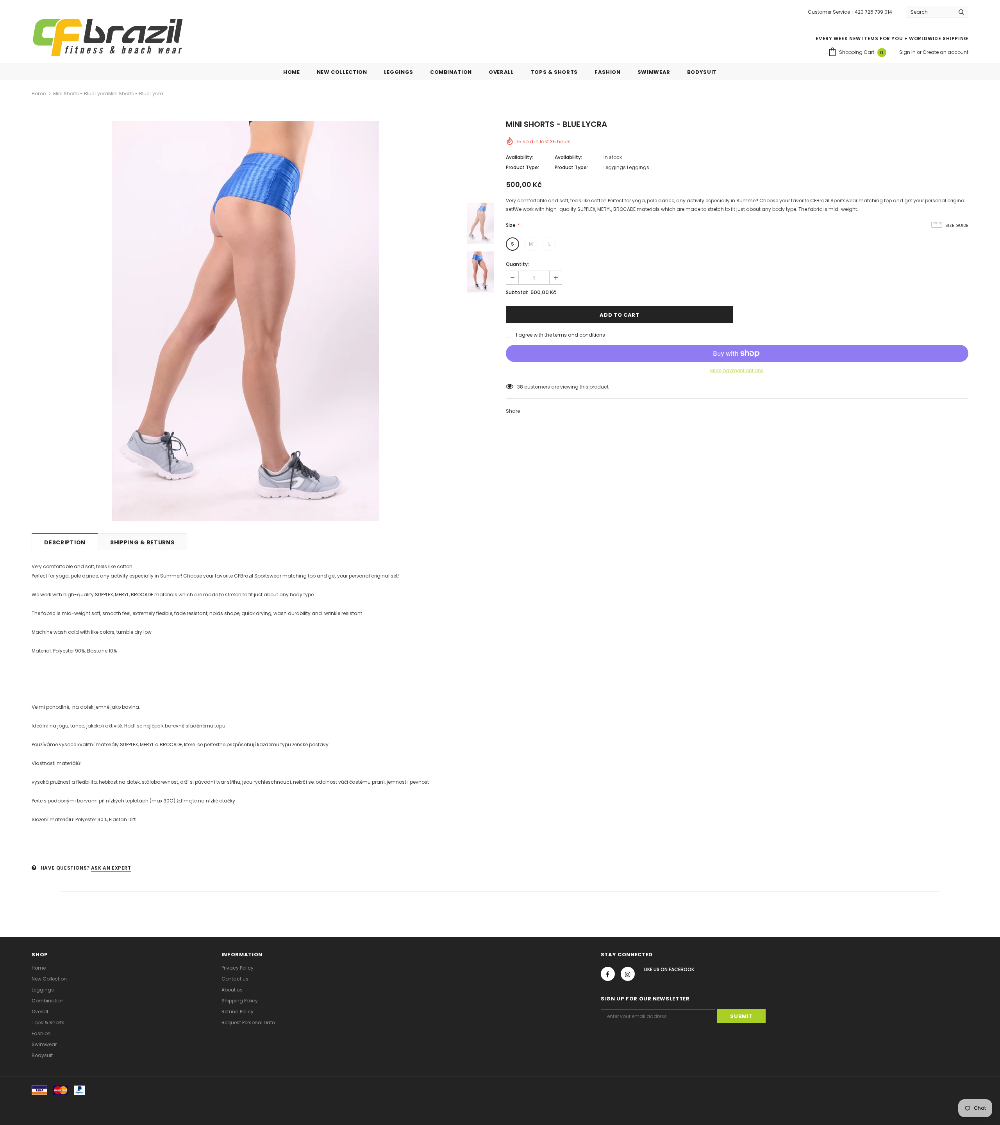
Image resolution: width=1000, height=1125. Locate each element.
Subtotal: (517, 292)
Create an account (945, 52)
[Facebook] (608, 974)
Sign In (908, 52)
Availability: (519, 157)
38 (520, 386)
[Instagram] (628, 974)
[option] (245, 321)
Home (39, 93)
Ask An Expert (111, 868)
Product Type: (522, 167)
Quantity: (517, 264)
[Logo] (108, 37)
